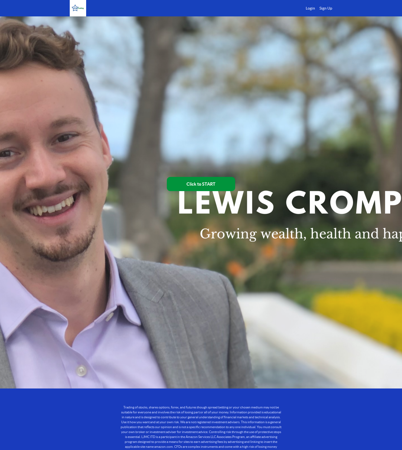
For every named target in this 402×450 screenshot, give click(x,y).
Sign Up (325, 8)
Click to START (201, 184)
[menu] (316, 8)
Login (310, 8)
